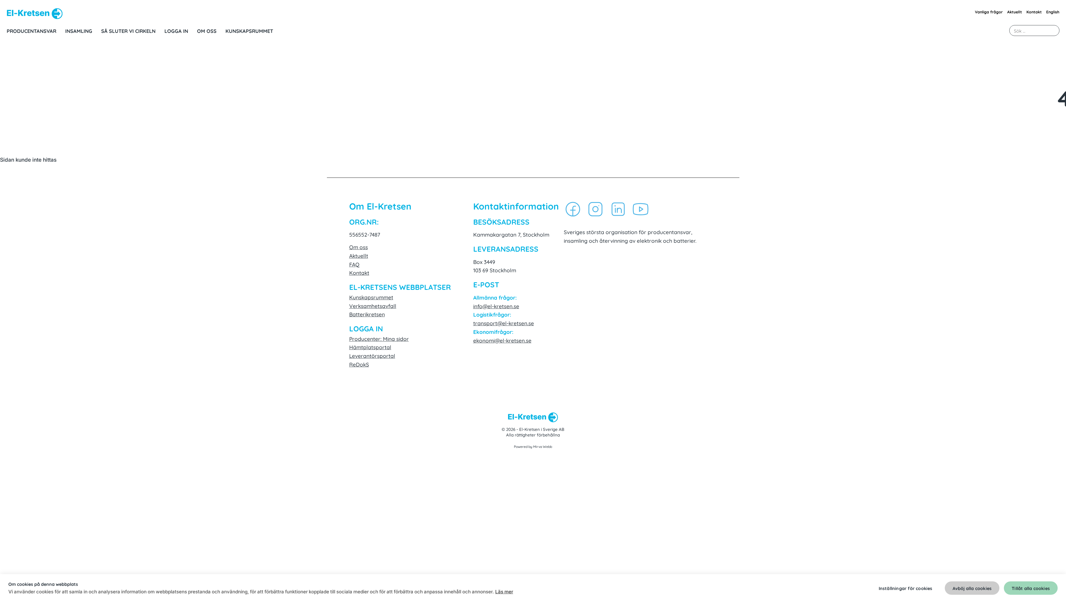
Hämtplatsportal (370, 347)
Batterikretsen (367, 314)
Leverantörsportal (372, 355)
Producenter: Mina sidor (379, 338)
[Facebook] (573, 209)
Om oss (358, 247)
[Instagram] (595, 209)
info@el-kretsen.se (496, 306)
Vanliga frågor (989, 11)
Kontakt (1034, 11)
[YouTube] (641, 209)
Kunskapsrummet (371, 297)
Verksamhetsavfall (372, 305)
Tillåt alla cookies (1031, 588)
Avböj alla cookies (972, 588)
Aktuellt (1014, 11)
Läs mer (504, 591)
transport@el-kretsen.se (503, 323)
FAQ (354, 264)
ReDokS (359, 364)
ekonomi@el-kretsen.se (502, 340)
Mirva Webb (542, 446)
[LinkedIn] (618, 209)
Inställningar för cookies (906, 588)
